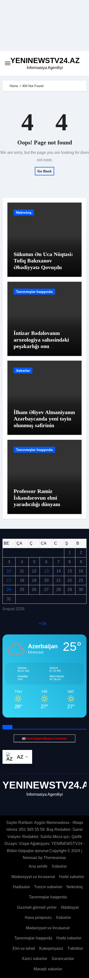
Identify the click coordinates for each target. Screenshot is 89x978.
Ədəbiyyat (70, 907)
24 (9, 589)
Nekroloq (23, 212)
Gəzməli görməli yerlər (37, 907)
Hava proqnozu (38, 917)
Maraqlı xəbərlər (48, 969)
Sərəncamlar (62, 958)
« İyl (42, 623)
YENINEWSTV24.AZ (45, 60)
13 (46, 571)
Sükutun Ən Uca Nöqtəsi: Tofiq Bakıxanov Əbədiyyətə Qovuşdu (43, 260)
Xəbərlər (23, 371)
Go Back (44, 171)
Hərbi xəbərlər (71, 877)
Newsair (30, 858)
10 (9, 571)
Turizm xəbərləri (48, 887)
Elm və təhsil (24, 948)
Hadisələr (21, 887)
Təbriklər (75, 948)
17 (9, 580)
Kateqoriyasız (51, 948)
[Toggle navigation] (7, 63)
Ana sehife (38, 866)
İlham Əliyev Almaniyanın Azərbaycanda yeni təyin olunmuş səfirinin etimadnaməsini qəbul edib (44, 425)
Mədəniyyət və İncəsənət (33, 877)
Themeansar (55, 858)
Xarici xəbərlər (34, 958)
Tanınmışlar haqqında (34, 292)
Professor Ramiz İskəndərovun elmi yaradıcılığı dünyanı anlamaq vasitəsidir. (37, 501)
